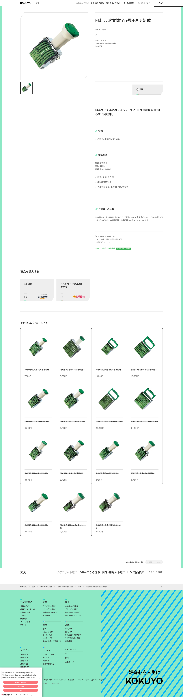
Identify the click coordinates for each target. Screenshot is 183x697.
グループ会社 (25, 621)
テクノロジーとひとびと (73, 635)
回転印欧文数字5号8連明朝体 (96, 586)
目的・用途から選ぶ (113, 3)
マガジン (24, 650)
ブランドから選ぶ (71, 609)
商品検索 (130, 3)
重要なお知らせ (48, 664)
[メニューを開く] (160, 3)
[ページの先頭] (162, 587)
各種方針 (71, 680)
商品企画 (68, 641)
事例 (44, 628)
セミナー (46, 638)
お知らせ (46, 660)
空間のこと (24, 660)
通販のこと (24, 664)
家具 (67, 602)
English (158, 562)
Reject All (21, 686)
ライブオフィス (47, 635)
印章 (104, 29)
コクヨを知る (26, 602)
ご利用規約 (48, 680)
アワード (23, 625)
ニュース (47, 650)
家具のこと (24, 657)
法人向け (68, 628)
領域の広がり (25, 606)
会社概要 (23, 618)
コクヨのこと (24, 667)
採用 (67, 658)
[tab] (26, 88)
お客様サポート (70, 662)
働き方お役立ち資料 (50, 641)
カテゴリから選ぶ (82, 3)
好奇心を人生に (144, 672)
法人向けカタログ (72, 615)
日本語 (149, 562)
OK (21, 690)
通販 (67, 624)
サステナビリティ (70, 649)
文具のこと (24, 654)
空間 (45, 624)
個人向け (68, 631)
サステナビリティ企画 (72, 638)
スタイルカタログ (144, 3)
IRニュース (47, 657)
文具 (37, 3)
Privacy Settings (20, 682)
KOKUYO (23, 586)
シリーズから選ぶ (97, 3)
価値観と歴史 (25, 612)
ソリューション (48, 631)
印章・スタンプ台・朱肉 (65, 586)
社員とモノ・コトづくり (28, 609)
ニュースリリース (48, 654)
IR (66, 653)
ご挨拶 (22, 615)
